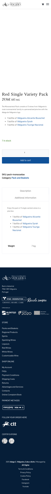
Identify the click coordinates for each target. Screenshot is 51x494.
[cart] (43, 4)
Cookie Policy (25, 476)
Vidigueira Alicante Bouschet (31, 118)
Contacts (6, 391)
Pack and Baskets (20, 178)
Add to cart (25, 160)
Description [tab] (25, 191)
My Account (7, 367)
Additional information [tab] (25, 198)
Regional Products (10, 332)
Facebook (25, 479)
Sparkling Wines (9, 340)
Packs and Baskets (10, 328)
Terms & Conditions (25, 469)
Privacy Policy (25, 472)
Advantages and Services (12, 387)
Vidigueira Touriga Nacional (30, 125)
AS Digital (25, 465)
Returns (5, 383)
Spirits (4, 336)
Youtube (25, 486)
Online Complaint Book (12, 395)
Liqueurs (5, 344)
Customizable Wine (10, 356)
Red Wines (6, 348)
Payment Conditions (10, 375)
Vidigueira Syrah (25, 121)
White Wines (7, 352)
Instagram (25, 483)
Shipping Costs (8, 379)
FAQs (4, 371)
